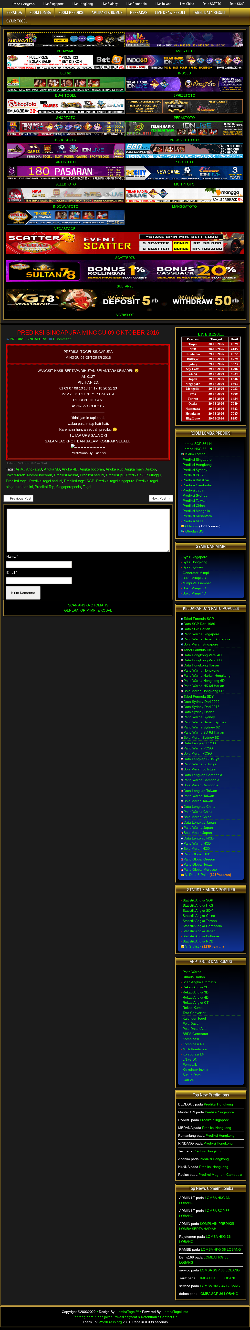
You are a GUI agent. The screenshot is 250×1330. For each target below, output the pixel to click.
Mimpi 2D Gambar (197, 583)
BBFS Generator (195, 1034)
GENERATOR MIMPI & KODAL (88, 610)
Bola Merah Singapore (201, 644)
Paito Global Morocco (200, 869)
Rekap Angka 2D (195, 987)
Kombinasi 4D (193, 1044)
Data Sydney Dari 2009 (201, 702)
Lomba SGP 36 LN (197, 444)
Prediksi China (194, 506)
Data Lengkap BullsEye (201, 759)
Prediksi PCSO (194, 475)
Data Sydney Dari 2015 (201, 707)
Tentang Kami (83, 1317)
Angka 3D (52, 469)
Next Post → (161, 498)
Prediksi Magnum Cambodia (220, 1175)
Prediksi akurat (66, 475)
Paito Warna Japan (198, 827)
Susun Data (192, 1075)
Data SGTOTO (212, 4)
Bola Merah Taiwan (198, 801)
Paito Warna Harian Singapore (207, 639)
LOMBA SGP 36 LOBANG (220, 1270)
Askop (151, 469)
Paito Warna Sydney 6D (202, 727)
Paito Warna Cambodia (201, 780)
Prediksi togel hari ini (45, 481)
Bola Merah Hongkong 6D (204, 691)
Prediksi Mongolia (196, 511)
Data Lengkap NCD (199, 838)
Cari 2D (188, 1080)
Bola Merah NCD (197, 848)
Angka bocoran (92, 469)
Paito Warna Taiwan (199, 796)
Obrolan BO (194, 531)
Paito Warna (192, 972)
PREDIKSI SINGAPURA (28, 339)
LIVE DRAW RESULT (170, 12)
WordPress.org (110, 1322)
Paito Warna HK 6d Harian (204, 686)
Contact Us (168, 1317)
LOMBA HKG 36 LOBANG (221, 1249)
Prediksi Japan (194, 490)
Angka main (134, 469)
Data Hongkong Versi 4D (203, 655)
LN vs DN (190, 1059)
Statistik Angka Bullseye (201, 936)
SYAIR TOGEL (16, 21)
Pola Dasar (191, 1023)
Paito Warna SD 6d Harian (204, 732)
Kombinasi (191, 1039)
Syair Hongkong (195, 562)
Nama (12, 556)
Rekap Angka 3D (195, 992)
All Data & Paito (196, 875)
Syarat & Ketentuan (142, 1317)
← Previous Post (18, 498)
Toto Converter (194, 1013)
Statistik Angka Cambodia (202, 926)
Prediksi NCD (193, 521)
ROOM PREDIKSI (71, 12)
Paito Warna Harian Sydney (205, 722)
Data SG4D (237, 4)
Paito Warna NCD (197, 843)
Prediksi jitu (115, 475)
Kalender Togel (194, 1018)
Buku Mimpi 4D (194, 593)
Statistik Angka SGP (198, 900)
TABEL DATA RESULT (209, 12)
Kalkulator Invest (195, 1070)
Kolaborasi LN (193, 1054)
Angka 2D (34, 469)
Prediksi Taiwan (195, 500)
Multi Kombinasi (195, 1049)
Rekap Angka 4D (195, 997)
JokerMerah (15, 475)
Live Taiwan (163, 4)
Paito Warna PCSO (198, 748)
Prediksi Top (44, 487)
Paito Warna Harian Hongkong (207, 675)
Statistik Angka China (199, 916)
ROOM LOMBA (40, 12)
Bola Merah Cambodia (201, 785)
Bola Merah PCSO (198, 753)
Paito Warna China (198, 812)
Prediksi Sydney (195, 470)
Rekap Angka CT (196, 1002)
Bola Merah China (197, 817)
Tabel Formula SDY (199, 696)
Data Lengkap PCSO (200, 743)
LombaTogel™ (127, 1312)
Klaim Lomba (195, 454)
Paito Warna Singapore (201, 634)
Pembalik (190, 1064)
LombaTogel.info (175, 1312)
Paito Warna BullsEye (200, 764)
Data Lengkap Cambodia (203, 775)
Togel (87, 487)
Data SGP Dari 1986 (199, 624)
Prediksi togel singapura (115, 481)
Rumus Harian (194, 977)
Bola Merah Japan (198, 833)
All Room (191, 526)
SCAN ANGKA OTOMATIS (88, 605)
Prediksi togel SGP (79, 481)
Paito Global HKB (197, 854)
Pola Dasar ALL (195, 1029)
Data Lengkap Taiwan (200, 791)
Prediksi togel (16, 481)
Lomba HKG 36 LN (197, 449)
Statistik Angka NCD (198, 941)
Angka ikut (114, 469)
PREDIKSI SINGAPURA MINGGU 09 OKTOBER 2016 (88, 332)
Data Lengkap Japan (200, 822)
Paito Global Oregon (199, 859)
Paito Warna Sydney (199, 717)
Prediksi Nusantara (197, 516)
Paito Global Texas (198, 864)
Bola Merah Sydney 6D (201, 737)
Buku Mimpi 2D (194, 578)
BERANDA (14, 12)
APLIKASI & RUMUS (107, 12)
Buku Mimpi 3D (194, 588)
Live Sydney (110, 4)
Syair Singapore (195, 557)
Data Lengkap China (199, 806)
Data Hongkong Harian (201, 665)
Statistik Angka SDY (198, 910)
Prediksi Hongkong (197, 465)
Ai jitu (20, 469)
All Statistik (193, 946)
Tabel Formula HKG (199, 650)
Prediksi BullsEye (196, 480)
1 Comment (61, 339)
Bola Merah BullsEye (200, 769)
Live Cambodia (136, 4)
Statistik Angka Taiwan (200, 921)
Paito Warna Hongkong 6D (204, 681)
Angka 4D (70, 469)
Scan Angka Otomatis (199, 982)
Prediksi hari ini (92, 475)
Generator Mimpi (196, 573)
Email (11, 572)
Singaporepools (68, 487)
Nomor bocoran (39, 475)
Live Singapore (53, 4)
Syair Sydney (193, 567)
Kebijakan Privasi (110, 1317)
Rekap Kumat (193, 1008)
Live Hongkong (83, 4)
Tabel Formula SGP (199, 619)
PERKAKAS (138, 12)
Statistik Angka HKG (198, 905)
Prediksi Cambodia (197, 485)
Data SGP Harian (197, 629)
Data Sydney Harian (199, 712)
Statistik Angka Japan (199, 931)
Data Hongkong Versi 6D (203, 660)
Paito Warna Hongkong (201, 670)
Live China (187, 4)
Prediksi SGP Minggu (143, 475)
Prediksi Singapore (197, 459)
